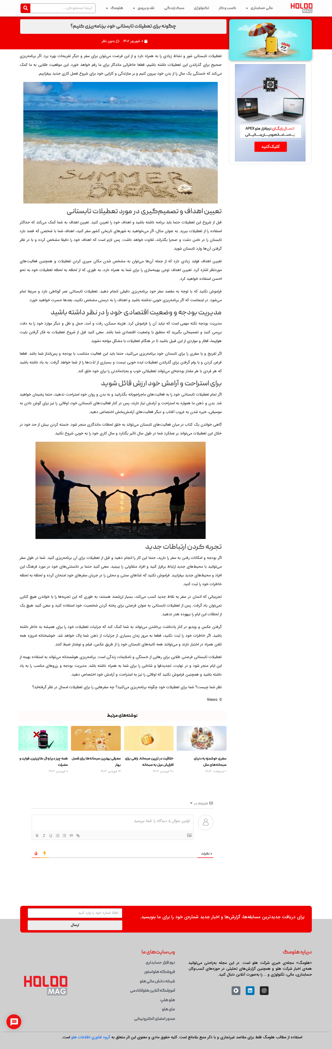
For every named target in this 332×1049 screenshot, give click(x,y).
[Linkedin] (250, 990)
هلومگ (117, 8)
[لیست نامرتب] (64, 835)
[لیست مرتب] (57, 835)
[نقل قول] (71, 835)
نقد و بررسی (146, 8)
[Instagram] (264, 990)
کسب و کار (227, 8)
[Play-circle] (236, 990)
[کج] (43, 835)
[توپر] (37, 835)
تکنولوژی (201, 8)
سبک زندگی (174, 8)
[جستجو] (25, 8)
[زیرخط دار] (50, 835)
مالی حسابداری (262, 8)
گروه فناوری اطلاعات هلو (90, 1037)
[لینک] (77, 835)
